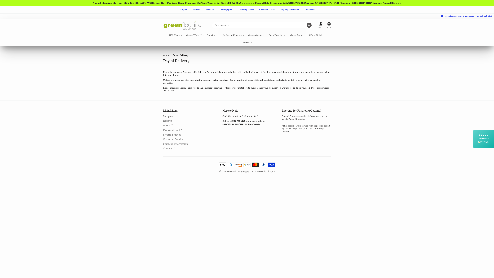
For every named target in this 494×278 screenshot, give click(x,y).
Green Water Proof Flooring (200, 35)
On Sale (246, 42)
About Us (210, 10)
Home (166, 55)
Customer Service (267, 10)
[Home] (182, 25)
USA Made (174, 35)
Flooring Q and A (226, 10)
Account (320, 25)
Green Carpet (255, 35)
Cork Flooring (276, 35)
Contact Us (310, 10)
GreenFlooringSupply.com (240, 171)
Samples (183, 10)
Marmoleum (296, 35)
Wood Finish (315, 35)
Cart (329, 25)
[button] (483, 139)
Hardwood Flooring (232, 35)
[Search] (309, 25)
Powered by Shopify (265, 171)
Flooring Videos (247, 10)
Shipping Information (290, 10)
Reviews (196, 10)
